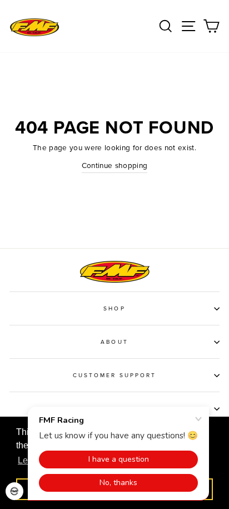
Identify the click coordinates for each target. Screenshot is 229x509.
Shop (114, 308)
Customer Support (115, 375)
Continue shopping (115, 165)
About (114, 342)
